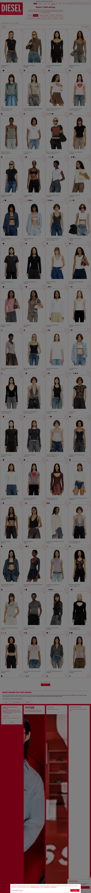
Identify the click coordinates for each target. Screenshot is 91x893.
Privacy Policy (46, 887)
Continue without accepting (17, 890)
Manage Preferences (35, 887)
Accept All (75, 890)
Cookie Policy (53, 887)
